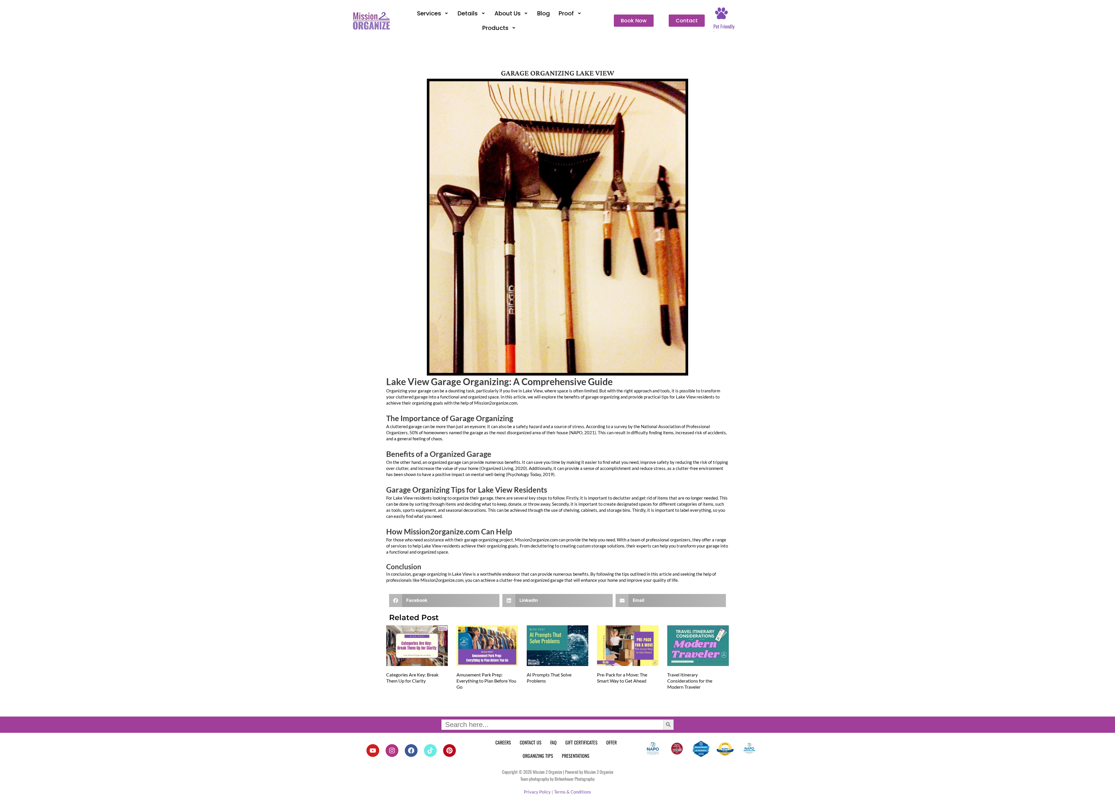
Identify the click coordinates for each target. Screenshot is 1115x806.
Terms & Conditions (572, 791)
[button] (433, 13)
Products (495, 28)
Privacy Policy (537, 791)
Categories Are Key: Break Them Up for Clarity (412, 677)
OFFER (611, 742)
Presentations (575, 755)
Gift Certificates (581, 742)
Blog (543, 13)
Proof (566, 13)
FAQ (553, 742)
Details (468, 13)
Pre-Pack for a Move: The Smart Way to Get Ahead (622, 677)
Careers (503, 742)
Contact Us (531, 742)
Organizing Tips (538, 755)
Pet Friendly (724, 26)
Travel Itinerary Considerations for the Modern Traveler (689, 681)
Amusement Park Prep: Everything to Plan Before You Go (486, 681)
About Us (507, 13)
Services (429, 13)
